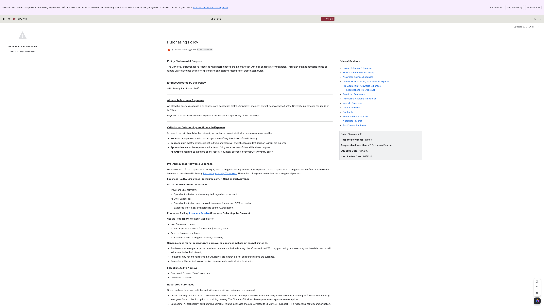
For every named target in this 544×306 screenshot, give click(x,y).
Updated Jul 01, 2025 (524, 27)
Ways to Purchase (352, 103)
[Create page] (537, 293)
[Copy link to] (203, 61)
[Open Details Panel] (537, 287)
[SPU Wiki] (14, 19)
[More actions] (539, 27)
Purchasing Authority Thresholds (220, 173)
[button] (419, 134)
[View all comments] (537, 281)
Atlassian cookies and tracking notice (210, 7)
